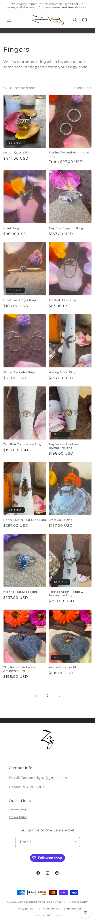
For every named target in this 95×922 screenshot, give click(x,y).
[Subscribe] (75, 842)
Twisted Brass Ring (62, 300)
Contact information (49, 915)
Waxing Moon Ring (62, 372)
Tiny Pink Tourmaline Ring (22, 444)
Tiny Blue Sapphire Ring (66, 228)
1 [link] (35, 696)
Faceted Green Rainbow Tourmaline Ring (66, 593)
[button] (9, 20)
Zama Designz (27, 901)
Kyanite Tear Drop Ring (20, 591)
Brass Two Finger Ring (19, 300)
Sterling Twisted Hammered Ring (69, 154)
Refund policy (78, 901)
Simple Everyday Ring (19, 372)
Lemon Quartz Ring (17, 152)
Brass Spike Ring (61, 519)
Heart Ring (11, 228)
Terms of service (48, 908)
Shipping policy (74, 908)
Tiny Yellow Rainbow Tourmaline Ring (63, 446)
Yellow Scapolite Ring (64, 667)
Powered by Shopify (51, 901)
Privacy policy (24, 908)
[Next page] (59, 696)
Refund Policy (18, 809)
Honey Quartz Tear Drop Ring (24, 519)
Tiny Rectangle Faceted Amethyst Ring (20, 669)
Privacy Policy (18, 817)
